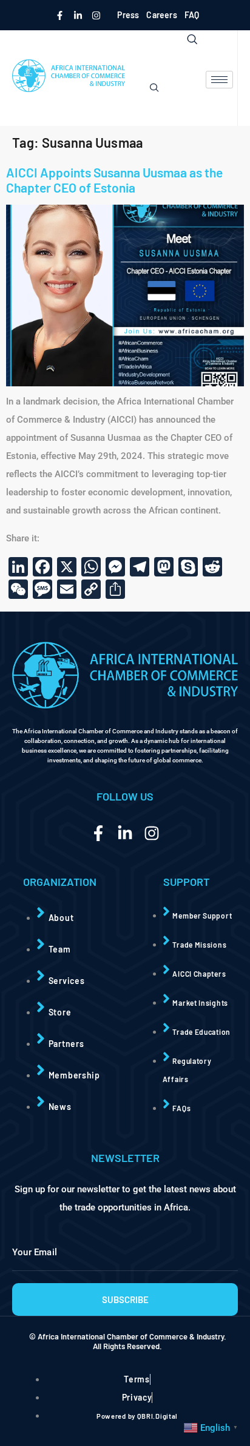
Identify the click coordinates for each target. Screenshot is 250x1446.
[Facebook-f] (59, 15)
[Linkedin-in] (78, 15)
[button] (182, 38)
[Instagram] (96, 15)
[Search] (154, 88)
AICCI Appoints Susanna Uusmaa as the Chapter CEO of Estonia (114, 180)
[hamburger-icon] (219, 79)
